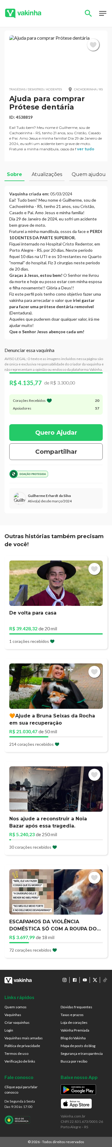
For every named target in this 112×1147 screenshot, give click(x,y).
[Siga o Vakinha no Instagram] (64, 980)
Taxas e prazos (72, 1014)
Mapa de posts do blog (78, 1045)
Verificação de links (19, 1061)
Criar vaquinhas (17, 1022)
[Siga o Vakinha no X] (95, 980)
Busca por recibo (74, 1061)
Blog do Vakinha (73, 1038)
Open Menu (103, 13)
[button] (56, 58)
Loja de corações (74, 1022)
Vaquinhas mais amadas (23, 1038)
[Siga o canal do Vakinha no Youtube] (84, 980)
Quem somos (15, 1007)
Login (8, 1030)
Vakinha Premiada (75, 1030)
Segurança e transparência (82, 1053)
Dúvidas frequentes (76, 1007)
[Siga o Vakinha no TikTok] (105, 980)
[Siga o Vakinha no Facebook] (74, 980)
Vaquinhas (12, 1014)
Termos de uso (16, 1053)
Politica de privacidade (22, 1045)
